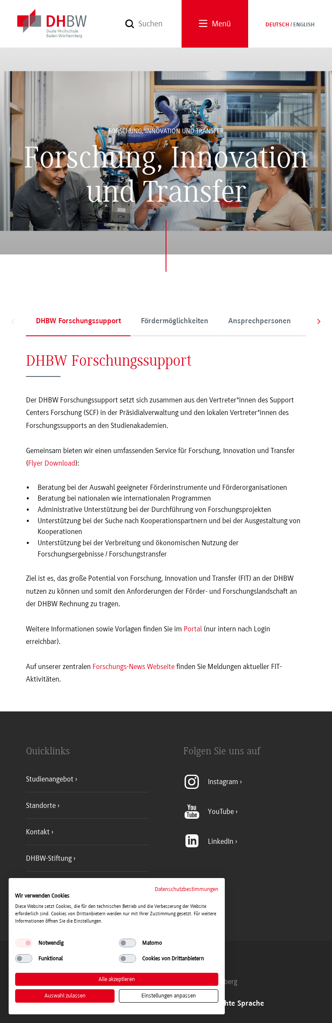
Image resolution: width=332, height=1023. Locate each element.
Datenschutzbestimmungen (186, 889)
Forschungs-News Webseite (134, 666)
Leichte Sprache (238, 1003)
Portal (194, 628)
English (304, 25)
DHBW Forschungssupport (78, 321)
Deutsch (277, 25)
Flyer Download (51, 463)
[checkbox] (23, 943)
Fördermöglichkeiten (174, 321)
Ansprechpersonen (259, 321)
